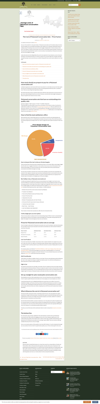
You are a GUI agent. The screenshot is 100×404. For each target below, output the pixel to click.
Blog (50, 4)
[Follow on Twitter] (78, 0)
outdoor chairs (28, 253)
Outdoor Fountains (23, 380)
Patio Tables (22, 396)
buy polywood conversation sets (43, 106)
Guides (38, 4)
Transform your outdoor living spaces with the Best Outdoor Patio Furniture (74, 16)
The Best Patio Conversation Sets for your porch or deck (73, 20)
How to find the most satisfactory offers (30, 68)
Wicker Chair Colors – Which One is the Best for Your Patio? (74, 33)
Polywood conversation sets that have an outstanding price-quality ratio (36, 66)
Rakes (21, 398)
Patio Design (44, 4)
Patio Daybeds (22, 389)
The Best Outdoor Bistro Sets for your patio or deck (74, 24)
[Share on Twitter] (39, 334)
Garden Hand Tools (23, 371)
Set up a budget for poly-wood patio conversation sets (33, 73)
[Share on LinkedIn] (45, 334)
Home (35, 4)
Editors (47, 40)
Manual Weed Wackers (24, 376)
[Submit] (79, 5)
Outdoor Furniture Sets (43, 338)
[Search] (31, 5)
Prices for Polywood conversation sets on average (32, 71)
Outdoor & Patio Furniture (35, 338)
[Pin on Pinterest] (43, 334)
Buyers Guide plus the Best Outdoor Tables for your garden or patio (74, 28)
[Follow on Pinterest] (79, 0)
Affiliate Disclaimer (68, 0)
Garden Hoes (22, 374)
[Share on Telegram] (47, 334)
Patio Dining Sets (23, 394)
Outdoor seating (50, 338)
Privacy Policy (75, 0)
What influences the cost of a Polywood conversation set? (33, 75)
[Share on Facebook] (37, 334)
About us (37, 378)
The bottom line (25, 78)
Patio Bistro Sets (23, 387)
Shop (54, 4)
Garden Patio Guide (60, 0)
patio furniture (34, 111)
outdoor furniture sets (43, 109)
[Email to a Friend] (41, 334)
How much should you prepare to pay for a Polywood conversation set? (36, 64)
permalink (59, 338)
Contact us (37, 385)
